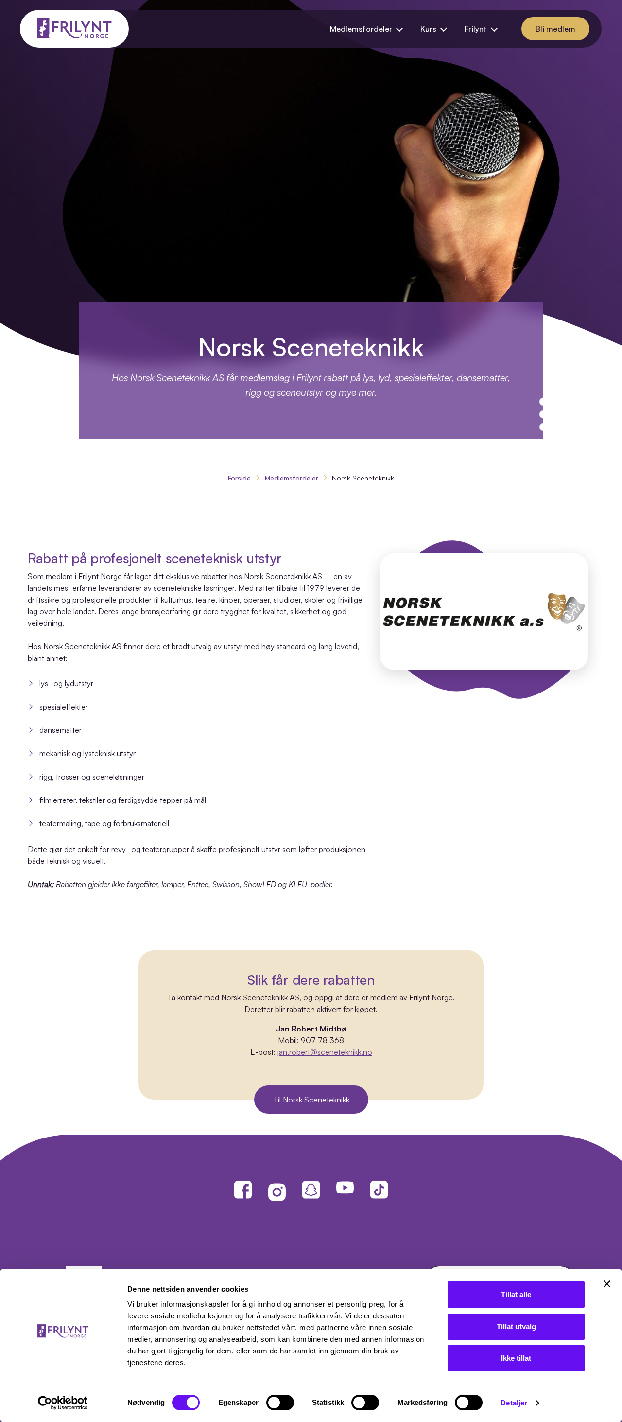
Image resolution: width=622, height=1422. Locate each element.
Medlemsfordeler (361, 29)
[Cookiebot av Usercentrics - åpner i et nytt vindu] (62, 1403)
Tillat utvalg (516, 1326)
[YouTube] (345, 1187)
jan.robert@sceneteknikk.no (324, 1052)
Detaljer (514, 1403)
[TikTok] (379, 1188)
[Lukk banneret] (607, 1283)
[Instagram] (277, 1192)
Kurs (428, 29)
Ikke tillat (516, 1358)
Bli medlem (555, 29)
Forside (239, 478)
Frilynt (476, 29)
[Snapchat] (311, 1191)
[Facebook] (243, 1188)
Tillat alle (516, 1294)
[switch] (280, 1402)
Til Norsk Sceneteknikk (311, 1099)
